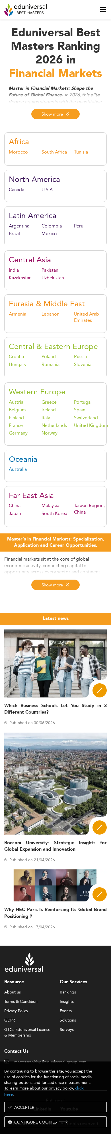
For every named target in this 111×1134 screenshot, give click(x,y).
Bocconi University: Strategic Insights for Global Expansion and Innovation (55, 846)
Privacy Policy (16, 1011)
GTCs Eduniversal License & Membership (27, 1030)
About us (12, 992)
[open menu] (103, 9)
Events (66, 1011)
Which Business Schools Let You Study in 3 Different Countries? (55, 709)
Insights (67, 1002)
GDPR (9, 1020)
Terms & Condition (21, 1002)
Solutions (68, 1020)
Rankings (68, 992)
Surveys (67, 1030)
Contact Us (16, 1051)
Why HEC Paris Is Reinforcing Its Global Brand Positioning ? (55, 913)
